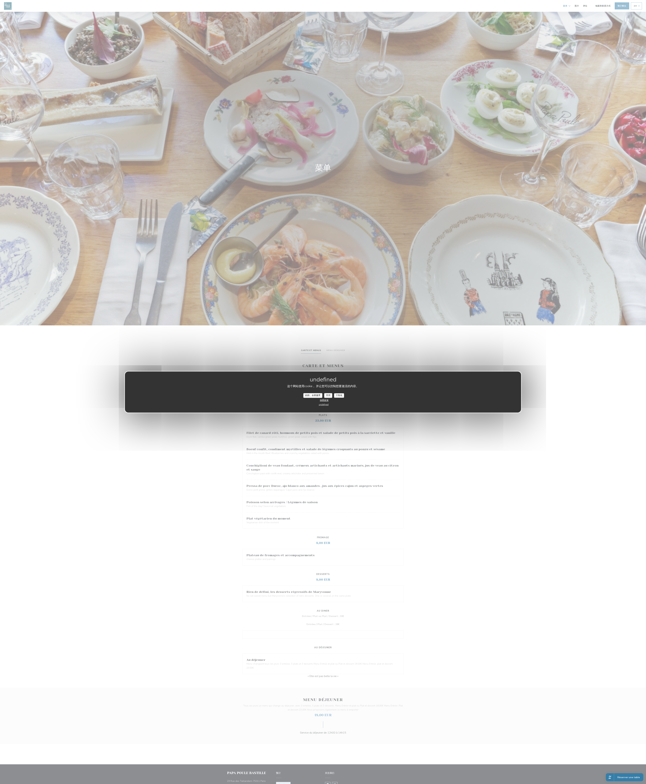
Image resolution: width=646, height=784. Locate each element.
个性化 (339, 395)
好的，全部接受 (312, 395)
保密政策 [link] (324, 400)
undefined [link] (324, 404)
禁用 (328, 395)
